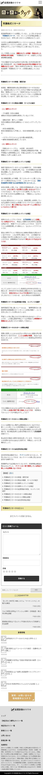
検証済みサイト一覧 (8, 726)
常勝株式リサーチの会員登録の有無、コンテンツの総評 (21, 490)
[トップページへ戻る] (21, 12)
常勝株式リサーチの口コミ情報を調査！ (17, 497)
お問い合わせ (5, 735)
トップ (3, 716)
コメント (6, 532)
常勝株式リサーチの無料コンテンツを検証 (17, 483)
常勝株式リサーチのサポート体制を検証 (17, 494)
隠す (11, 473)
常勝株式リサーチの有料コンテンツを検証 (17, 486)
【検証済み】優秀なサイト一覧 (12, 721)
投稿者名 (6, 558)
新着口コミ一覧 (6, 730)
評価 (4, 568)
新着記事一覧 (5, 740)
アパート (23, 455)
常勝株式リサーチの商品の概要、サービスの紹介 (20, 480)
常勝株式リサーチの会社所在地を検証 (16, 500)
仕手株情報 (27, 219)
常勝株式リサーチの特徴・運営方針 (15, 477)
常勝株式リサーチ (9, 36)
